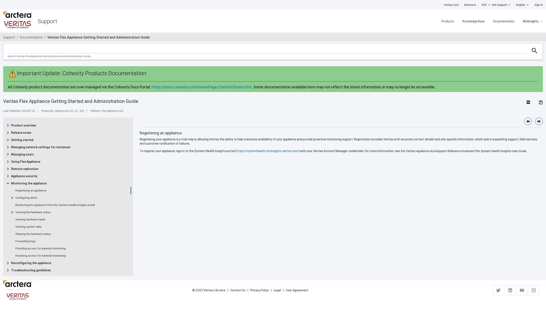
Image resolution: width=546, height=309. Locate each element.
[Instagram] (533, 290)
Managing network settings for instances (40, 147)
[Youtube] (522, 290)
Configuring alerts (26, 198)
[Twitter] (498, 290)
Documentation (503, 21)
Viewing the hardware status (33, 212)
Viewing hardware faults (30, 219)
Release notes (21, 132)
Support (9, 37)
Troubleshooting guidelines (31, 270)
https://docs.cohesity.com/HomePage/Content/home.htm (202, 87)
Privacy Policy (259, 290)
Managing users (22, 154)
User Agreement (297, 290)
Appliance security (24, 176)
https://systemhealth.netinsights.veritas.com (267, 151)
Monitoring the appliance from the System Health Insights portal (55, 205)
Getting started (22, 140)
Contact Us (237, 290)
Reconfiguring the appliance (31, 263)
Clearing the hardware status (33, 234)
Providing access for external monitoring (40, 248)
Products (447, 21)
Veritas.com (451, 5)
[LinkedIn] (510, 290)
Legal (277, 290)
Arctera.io (470, 5)
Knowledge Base (473, 21)
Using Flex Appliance (25, 161)
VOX (484, 5)
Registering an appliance (30, 190)
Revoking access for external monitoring (40, 255)
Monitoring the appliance (29, 183)
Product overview (23, 125)
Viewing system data (28, 227)
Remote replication (24, 169)
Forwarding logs (25, 241)
